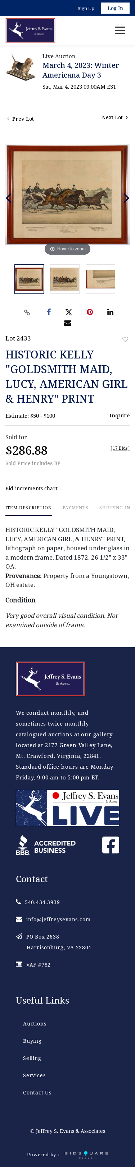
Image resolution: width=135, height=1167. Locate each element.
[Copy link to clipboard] (27, 312)
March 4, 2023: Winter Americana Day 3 (80, 70)
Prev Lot (22, 118)
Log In (115, 8)
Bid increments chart (31, 488)
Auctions (34, 1023)
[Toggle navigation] (120, 30)
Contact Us (37, 1092)
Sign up (86, 8)
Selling (32, 1058)
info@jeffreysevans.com (58, 919)
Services (34, 1075)
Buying (32, 1040)
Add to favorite (125, 339)
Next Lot (113, 117)
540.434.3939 (42, 902)
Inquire (119, 415)
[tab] (28, 510)
